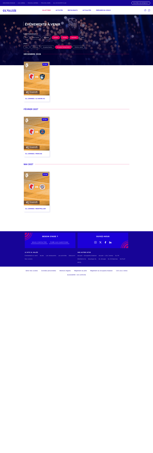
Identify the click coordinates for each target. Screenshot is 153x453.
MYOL (79, 262)
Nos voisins (28, 259)
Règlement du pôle (80, 270)
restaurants (73, 10)
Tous (26, 37)
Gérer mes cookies (32, 270)
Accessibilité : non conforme (76, 274)
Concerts (56, 37)
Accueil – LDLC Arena (106, 255)
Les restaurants (51, 255)
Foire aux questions (59, 242)
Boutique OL (92, 259)
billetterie (46, 10)
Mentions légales (65, 270)
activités (59, 10)
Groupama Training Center (63, 47)
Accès (42, 255)
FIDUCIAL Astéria (79, 47)
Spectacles (74, 37)
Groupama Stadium (47, 47)
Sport (82, 37)
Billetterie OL (82, 259)
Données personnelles (48, 270)
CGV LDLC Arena (121, 270)
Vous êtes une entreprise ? (141, 3)
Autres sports (35, 37)
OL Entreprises (113, 259)
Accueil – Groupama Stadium (87, 255)
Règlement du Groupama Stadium (101, 270)
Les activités (62, 255)
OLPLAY (122, 259)
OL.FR (117, 255)
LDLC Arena (35, 47)
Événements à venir (31, 255)
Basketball (46, 37)
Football (65, 37)
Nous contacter (39, 242)
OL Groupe (102, 259)
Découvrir (72, 255)
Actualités (87, 10)
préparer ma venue (103, 10)
